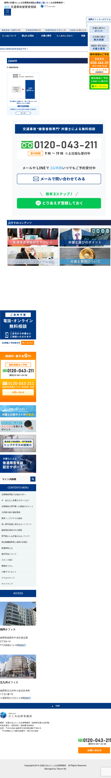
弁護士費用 (46, 35)
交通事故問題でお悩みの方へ (13, 494)
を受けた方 (77, 30)
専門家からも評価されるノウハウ (15, 536)
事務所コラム (7, 565)
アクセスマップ (8, 577)
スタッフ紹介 (7, 559)
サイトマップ (7, 583)
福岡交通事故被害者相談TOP (13, 48)
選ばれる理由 (28, 35)
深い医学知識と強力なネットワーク (16, 524)
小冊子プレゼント (8, 571)
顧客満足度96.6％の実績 (11, 530)
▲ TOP (55, 705)
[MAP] (22, 645)
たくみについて (9, 35)
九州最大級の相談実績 (10, 512)
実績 (83, 35)
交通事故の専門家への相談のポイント (17, 506)
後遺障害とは (7, 548)
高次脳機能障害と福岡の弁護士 (14, 542)
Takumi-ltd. (62, 768)
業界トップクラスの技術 (11, 518)
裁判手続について (8, 553)
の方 (11, 30)
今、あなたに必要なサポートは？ (15, 500)
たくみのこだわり (65, 35)
